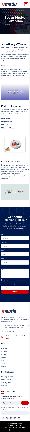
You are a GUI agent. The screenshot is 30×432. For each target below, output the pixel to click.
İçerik (2, 267)
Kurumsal (4, 348)
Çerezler (4, 386)
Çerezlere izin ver (15, 429)
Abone (25, 403)
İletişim (3, 366)
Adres (2, 250)
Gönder (15, 292)
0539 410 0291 (16, 92)
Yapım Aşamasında (7, 377)
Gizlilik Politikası (6, 380)
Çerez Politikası (20, 427)
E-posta (3, 242)
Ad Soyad (3, 234)
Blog (2, 360)
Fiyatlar (3, 357)
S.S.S (3, 363)
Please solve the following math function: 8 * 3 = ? (14, 284)
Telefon (3, 258)
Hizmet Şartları (5, 383)
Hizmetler (4, 351)
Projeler (3, 354)
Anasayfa (7, 24)
